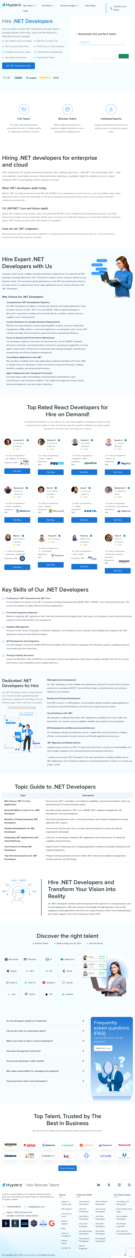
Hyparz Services (31, 1255)
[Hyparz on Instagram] (119, 1185)
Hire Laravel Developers (100, 1210)
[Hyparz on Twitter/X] (109, 1185)
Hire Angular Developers (101, 1239)
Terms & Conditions (66, 1234)
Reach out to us (103, 1048)
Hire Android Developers (84, 1202)
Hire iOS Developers (84, 1210)
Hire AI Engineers (83, 1247)
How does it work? (67, 1215)
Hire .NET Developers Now (18, 65)
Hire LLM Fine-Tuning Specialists (123, 1232)
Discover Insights (68, 5)
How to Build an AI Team (124, 1210)
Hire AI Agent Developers (121, 1217)
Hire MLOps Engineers (121, 1225)
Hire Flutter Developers (100, 1232)
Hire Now (17, 471)
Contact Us (66, 1248)
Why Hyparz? (67, 1209)
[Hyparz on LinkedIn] (98, 1185)
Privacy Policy (64, 1242)
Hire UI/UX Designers (83, 1225)
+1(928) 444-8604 (120, 8)
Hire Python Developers (84, 1217)
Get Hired (46, 5)
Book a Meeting (68, 1168)
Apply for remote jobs (66, 1202)
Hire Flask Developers (100, 1217)
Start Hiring (90, 5)
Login (25, 11)
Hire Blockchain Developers (85, 1232)
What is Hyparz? (65, 1222)
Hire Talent (28, 5)
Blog (63, 1228)
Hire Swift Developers (100, 1225)
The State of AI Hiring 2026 (122, 1202)
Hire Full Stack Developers (101, 1202)
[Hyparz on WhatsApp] (129, 1185)
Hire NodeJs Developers (84, 1239)
